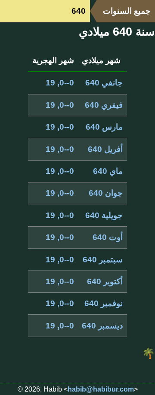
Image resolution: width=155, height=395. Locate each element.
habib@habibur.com (101, 389)
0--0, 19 (60, 82)
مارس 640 (104, 126)
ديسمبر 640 (102, 325)
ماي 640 (108, 171)
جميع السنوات (127, 10)
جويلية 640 (104, 215)
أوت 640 (108, 237)
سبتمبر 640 (103, 259)
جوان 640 (106, 193)
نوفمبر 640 (103, 303)
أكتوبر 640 (105, 281)
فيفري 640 (104, 104)
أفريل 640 (105, 149)
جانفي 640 (104, 82)
